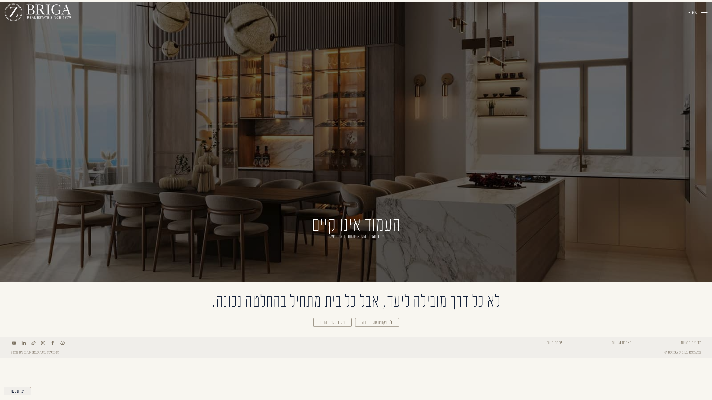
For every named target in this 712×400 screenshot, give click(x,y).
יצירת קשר (554, 342)
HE (694, 13)
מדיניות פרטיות (691, 342)
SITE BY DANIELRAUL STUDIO (35, 352)
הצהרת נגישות (622, 342)
